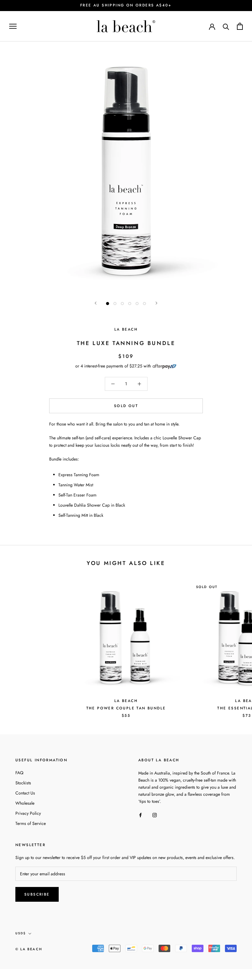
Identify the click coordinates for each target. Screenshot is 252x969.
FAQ (19, 773)
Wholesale (24, 803)
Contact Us (25, 793)
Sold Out (126, 406)
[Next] (156, 303)
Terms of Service (30, 823)
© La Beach (28, 949)
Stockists (23, 783)
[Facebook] (140, 814)
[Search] (226, 26)
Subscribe (37, 894)
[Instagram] (154, 814)
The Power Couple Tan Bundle (126, 708)
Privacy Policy (28, 813)
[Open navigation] (13, 26)
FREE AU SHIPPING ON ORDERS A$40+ (126, 5)
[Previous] (95, 303)
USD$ (20, 933)
